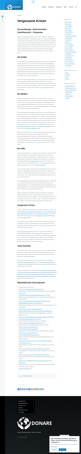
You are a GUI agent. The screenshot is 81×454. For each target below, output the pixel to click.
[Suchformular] (75, 7)
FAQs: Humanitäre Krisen (70, 88)
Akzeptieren (54, 449)
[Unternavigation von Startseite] (47, 7)
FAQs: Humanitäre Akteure (70, 90)
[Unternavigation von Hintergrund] (62, 7)
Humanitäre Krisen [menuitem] (21, 401)
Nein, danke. (62, 449)
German (33, 0)
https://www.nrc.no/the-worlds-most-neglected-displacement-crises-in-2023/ (34, 348)
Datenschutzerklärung (26, 432)
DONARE (17, 7)
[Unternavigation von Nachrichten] (55, 7)
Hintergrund (19, 15)
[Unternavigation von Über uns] (74, 7)
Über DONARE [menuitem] (20, 412)
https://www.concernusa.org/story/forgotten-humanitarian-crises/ (32, 323)
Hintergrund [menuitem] (20, 408)
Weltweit (67, 72)
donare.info (19, 432)
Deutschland (67, 74)
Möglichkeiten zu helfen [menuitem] (22, 410)
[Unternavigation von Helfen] (68, 7)
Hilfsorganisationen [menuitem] (21, 406)
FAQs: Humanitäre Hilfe (70, 86)
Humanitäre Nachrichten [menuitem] (22, 403)
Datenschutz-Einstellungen (64, 435)
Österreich (67, 78)
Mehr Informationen (54, 446)
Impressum (34, 432)
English (33, 2)
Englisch (39, 432)
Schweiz (67, 76)
